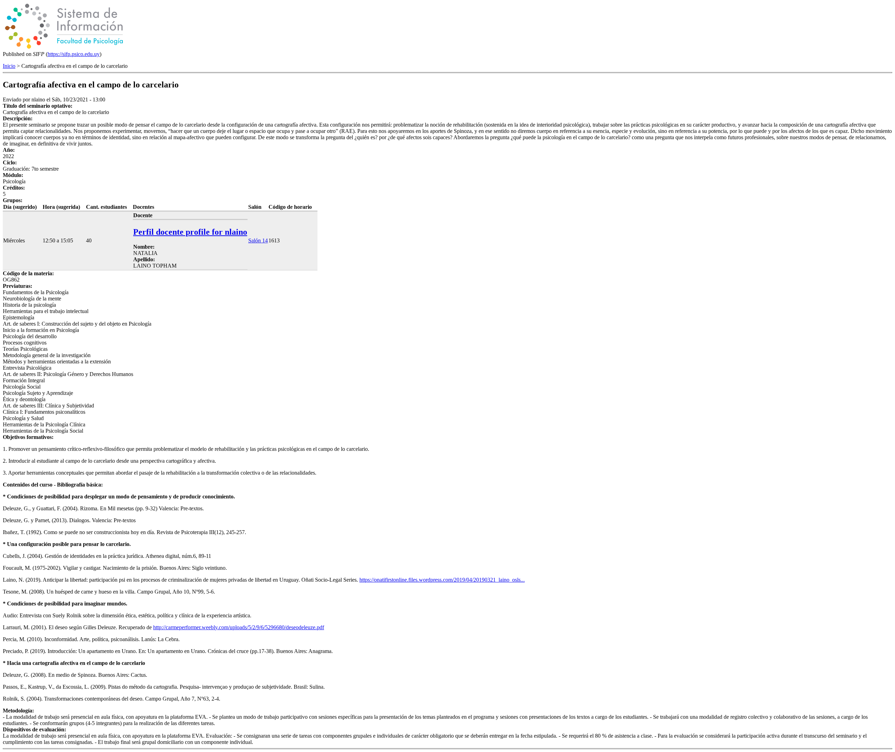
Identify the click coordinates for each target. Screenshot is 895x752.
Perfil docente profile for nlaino (190, 231)
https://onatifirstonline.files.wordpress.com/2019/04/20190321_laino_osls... (442, 580)
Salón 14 (258, 240)
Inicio (9, 66)
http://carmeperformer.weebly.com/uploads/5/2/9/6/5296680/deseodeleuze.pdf (238, 627)
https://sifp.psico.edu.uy (74, 54)
